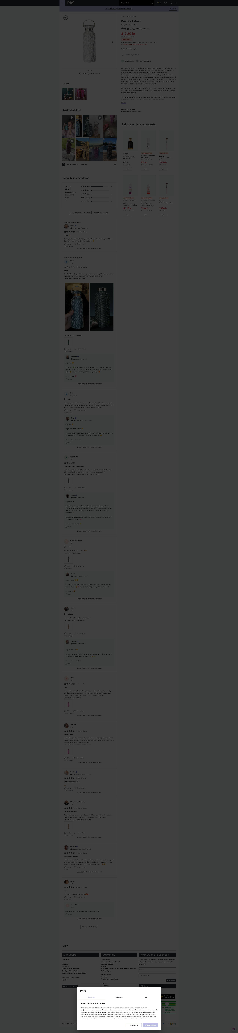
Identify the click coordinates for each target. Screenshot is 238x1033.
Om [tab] (146, 997)
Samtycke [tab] (91, 997)
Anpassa (133, 1025)
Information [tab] (119, 997)
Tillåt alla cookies (150, 1025)
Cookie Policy (147, 1019)
